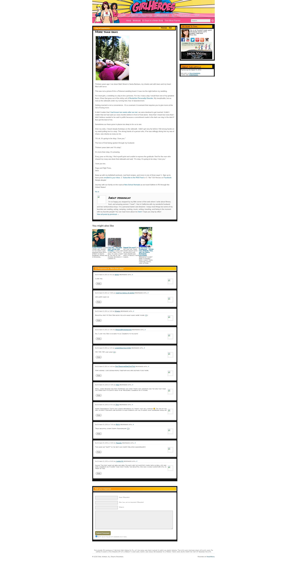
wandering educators (123, 348)
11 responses (193, 75)
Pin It (97, 192)
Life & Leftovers (181, 15)
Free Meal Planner (172, 21)
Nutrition (147, 15)
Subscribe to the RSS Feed (133, 178)
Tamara (119, 443)
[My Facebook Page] (183, 41)
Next (170, 28)
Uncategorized (102, 28)
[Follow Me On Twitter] (193, 41)
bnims (117, 274)
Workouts (137, 21)
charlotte (119, 461)
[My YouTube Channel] (188, 41)
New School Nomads (132, 185)
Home (123, 15)
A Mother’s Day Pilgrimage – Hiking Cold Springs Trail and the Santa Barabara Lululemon (146, 251)
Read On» (193, 35)
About (128, 21)
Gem (117, 385)
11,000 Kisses (97, 247)
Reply (98, 283)
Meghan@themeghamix (123, 329)
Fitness (134, 15)
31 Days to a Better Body (152, 21)
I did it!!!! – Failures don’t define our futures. (115, 249)
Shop (197, 15)
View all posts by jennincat (108, 214)
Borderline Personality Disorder (141, 98)
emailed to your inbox (112, 178)
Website (121, 507)
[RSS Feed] (202, 41)
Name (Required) (124, 497)
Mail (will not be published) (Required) (131, 502)
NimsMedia (211, 556)
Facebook (167, 178)
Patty (118, 424)
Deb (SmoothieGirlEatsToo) (125, 366)
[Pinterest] (197, 41)
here (140, 212)
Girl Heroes (162, 15)
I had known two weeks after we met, (123, 112)
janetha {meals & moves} (125, 293)
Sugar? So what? (129, 247)
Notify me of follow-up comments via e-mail (112, 536)
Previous (164, 28)
